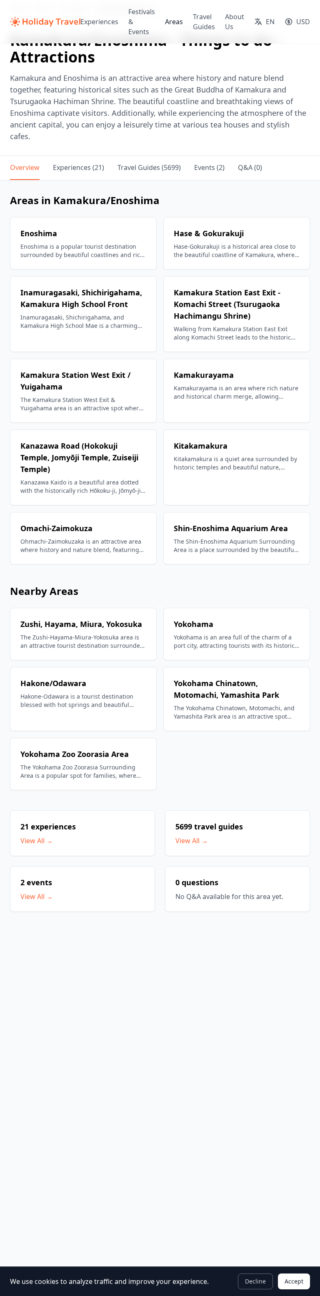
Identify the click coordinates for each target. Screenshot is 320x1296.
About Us (234, 21)
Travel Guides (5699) (149, 167)
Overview (25, 167)
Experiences (99, 21)
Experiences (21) (78, 167)
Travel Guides (204, 21)
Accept (294, 1281)
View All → (36, 840)
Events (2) (209, 167)
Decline (255, 1281)
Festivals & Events (141, 21)
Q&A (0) (250, 167)
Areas (174, 21)
